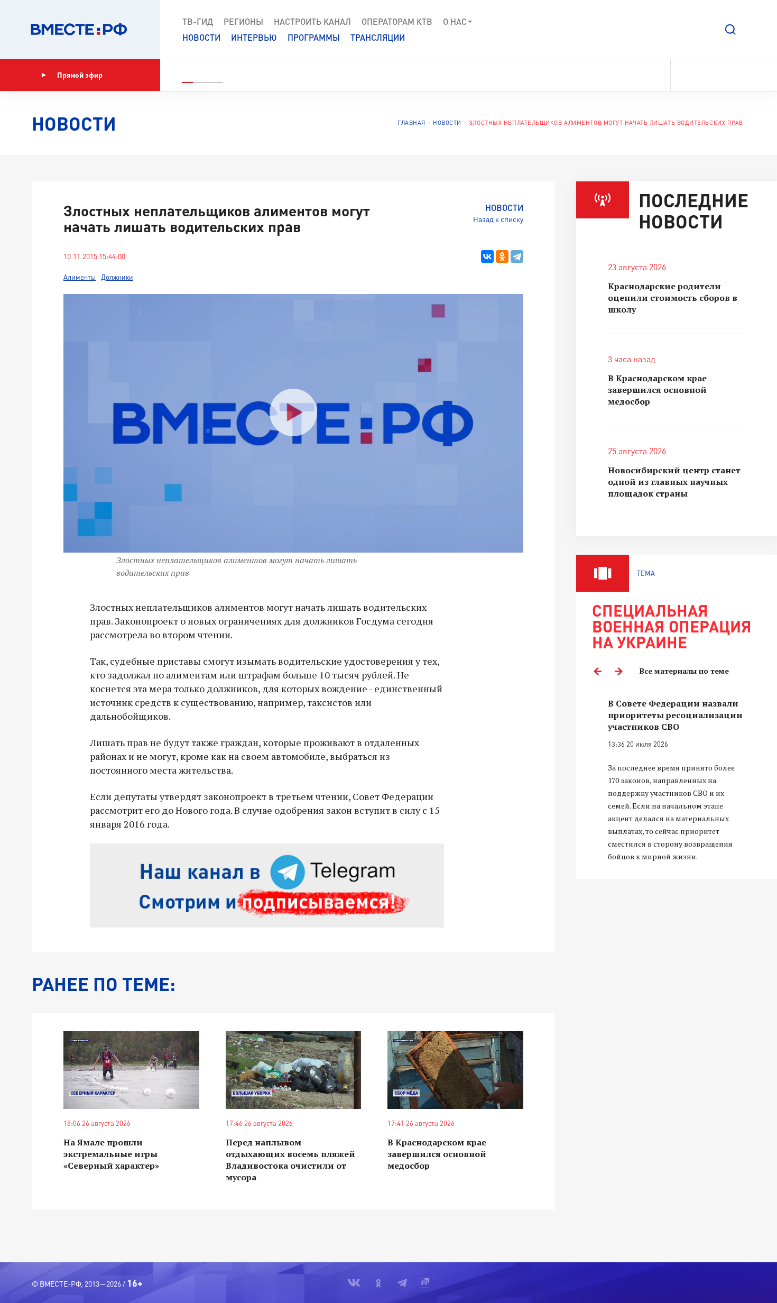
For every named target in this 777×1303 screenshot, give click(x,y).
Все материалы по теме (684, 671)
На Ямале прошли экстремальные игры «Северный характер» (111, 1153)
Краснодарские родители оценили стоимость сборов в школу (672, 297)
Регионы (243, 21)
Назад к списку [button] (498, 219)
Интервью (254, 37)
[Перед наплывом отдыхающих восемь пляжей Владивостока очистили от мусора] (294, 1070)
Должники (117, 277)
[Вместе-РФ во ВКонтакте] (686, 75)
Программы (314, 37)
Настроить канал (312, 21)
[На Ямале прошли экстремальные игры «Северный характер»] (131, 1070)
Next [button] (618, 671)
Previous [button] (597, 671)
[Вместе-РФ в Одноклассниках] (705, 75)
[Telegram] (517, 256)
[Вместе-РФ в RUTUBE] (740, 75)
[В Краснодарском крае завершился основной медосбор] (455, 1070)
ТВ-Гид (197, 21)
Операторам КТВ (397, 21)
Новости (201, 37)
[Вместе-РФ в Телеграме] (723, 75)
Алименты (79, 277)
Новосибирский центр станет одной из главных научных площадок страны (674, 481)
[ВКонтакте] (487, 256)
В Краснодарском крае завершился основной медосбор (436, 1153)
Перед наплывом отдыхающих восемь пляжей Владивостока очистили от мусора (290, 1159)
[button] (730, 29)
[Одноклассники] (502, 256)
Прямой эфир (80, 74)
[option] (676, 780)
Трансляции (377, 37)
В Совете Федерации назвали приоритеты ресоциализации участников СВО (675, 715)
